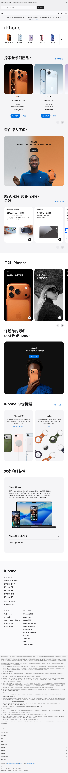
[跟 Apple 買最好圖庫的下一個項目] (62, 247)
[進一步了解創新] (18, 295)
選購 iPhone (35, 19)
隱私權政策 (3, 770)
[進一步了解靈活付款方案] (48, 225)
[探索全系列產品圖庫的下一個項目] (62, 122)
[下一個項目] (62, 39)
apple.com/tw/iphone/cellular (11, 690)
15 (53, 421)
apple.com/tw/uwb (24, 717)
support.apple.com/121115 (9, 696)
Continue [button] (40, 7)
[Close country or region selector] (66, 2)
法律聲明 (20, 770)
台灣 (2, 766)
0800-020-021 (30, 763)
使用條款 (9, 770)
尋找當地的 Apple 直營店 (12, 763)
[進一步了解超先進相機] (48, 295)
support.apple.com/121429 (35, 706)
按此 (12, 712)
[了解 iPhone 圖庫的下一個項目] (62, 325)
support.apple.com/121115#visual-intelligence (13, 704)
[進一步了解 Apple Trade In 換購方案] (18, 225)
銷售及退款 (15, 770)
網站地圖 (26, 770)
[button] (18, 7)
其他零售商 (21, 763)
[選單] (66, 13)
